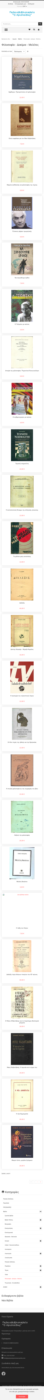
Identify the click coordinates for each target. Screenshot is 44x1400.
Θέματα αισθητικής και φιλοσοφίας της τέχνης (22, 185)
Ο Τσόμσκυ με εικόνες (22, 324)
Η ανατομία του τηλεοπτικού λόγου (22, 696)
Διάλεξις (22, 603)
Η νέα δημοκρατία (22, 1114)
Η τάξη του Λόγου (22, 928)
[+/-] (27, 51)
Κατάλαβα (22, 1396)
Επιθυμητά (31, 4)
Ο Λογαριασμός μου (20, 4)
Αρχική (14, 39)
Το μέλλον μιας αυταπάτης (22, 556)
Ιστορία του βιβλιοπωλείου (11, 1343)
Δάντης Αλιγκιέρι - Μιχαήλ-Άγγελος (22, 649)
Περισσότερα (6, 1334)
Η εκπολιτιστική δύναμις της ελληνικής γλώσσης (22, 510)
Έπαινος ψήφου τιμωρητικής (22, 231)
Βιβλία (20, 39)
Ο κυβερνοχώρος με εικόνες (22, 417)
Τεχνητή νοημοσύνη (22, 463)
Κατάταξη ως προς (7, 51)
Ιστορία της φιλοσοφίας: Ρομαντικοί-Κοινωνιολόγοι (22, 370)
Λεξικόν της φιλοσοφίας (22, 835)
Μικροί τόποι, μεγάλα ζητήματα (22, 1160)
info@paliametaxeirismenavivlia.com (14, 1358)
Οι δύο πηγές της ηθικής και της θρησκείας (22, 742)
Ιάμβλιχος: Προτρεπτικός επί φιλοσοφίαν (22, 92)
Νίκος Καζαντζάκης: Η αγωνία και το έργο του (22, 1067)
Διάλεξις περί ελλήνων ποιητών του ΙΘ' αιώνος (22, 974)
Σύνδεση (10, 4)
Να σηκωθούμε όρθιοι (22, 278)
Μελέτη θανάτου (22, 881)
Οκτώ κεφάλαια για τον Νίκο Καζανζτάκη (22, 138)
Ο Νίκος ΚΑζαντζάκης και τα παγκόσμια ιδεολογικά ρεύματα (22, 1022)
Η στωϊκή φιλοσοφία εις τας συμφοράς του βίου (22, 789)
